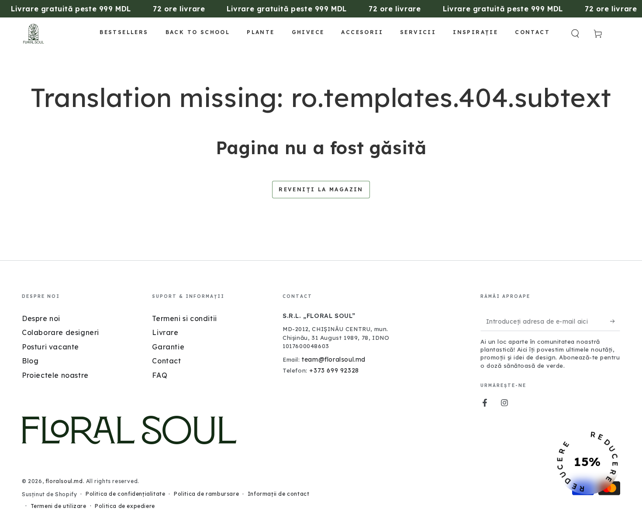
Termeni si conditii (184, 318)
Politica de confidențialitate (125, 493)
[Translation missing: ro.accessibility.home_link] (33, 34)
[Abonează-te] (615, 321)
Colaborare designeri (60, 332)
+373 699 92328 (334, 370)
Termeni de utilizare (58, 506)
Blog (30, 360)
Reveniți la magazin (321, 189)
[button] (575, 33)
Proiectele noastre (55, 375)
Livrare (165, 332)
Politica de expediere (125, 506)
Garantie (168, 346)
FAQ (159, 375)
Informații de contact (279, 493)
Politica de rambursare (206, 493)
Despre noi (41, 318)
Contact (166, 360)
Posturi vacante (50, 346)
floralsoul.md (64, 481)
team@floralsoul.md (334, 359)
